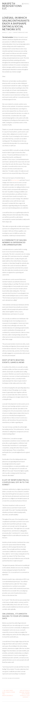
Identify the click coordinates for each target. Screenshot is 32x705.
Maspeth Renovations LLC (12, 6)
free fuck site (15, 180)
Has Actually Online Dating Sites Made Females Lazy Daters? (24, 694)
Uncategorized (14, 678)
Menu (26, 3)
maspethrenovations (20, 32)
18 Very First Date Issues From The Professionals (8, 693)
